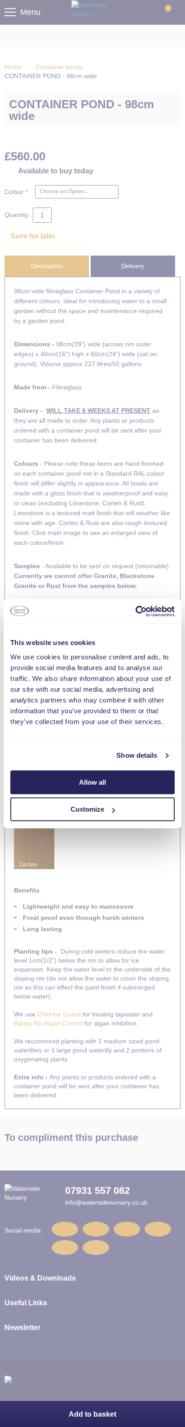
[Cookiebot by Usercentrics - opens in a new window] (135, 611)
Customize (87, 809)
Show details (136, 755)
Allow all (92, 782)
